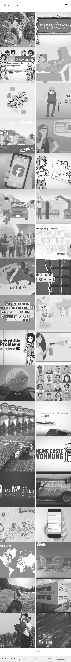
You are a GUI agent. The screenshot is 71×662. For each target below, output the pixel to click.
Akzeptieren (61, 659)
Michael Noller (11, 5)
